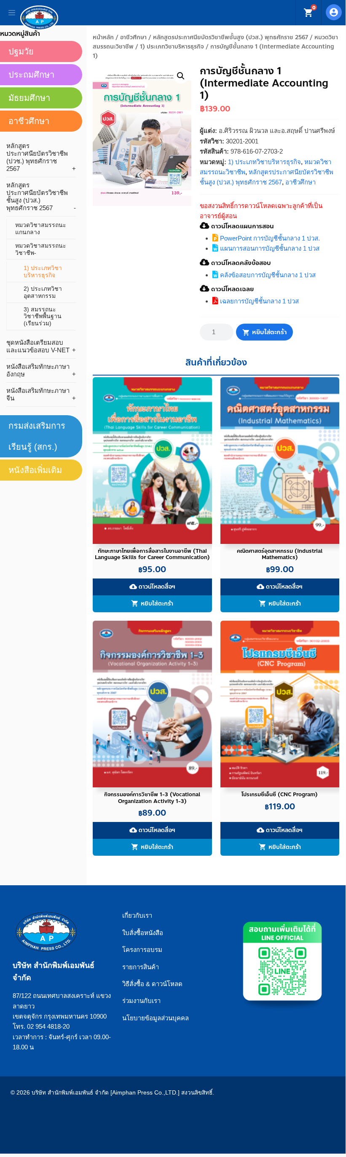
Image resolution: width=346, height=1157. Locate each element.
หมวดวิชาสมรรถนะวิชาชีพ (40, 249)
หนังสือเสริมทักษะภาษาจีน (38, 394)
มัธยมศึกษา (29, 98)
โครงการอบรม (142, 949)
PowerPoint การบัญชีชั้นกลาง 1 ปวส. (269, 238)
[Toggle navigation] (11, 12)
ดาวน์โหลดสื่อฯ (152, 586)
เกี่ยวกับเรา (137, 915)
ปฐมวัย (21, 51)
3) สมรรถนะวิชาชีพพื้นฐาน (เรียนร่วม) (43, 316)
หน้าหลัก (103, 37)
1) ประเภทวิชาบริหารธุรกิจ (172, 46)
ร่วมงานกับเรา (141, 1000)
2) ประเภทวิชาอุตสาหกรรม (43, 292)
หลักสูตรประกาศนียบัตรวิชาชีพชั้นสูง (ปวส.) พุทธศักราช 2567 (230, 37)
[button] (180, 76)
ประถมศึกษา (31, 74)
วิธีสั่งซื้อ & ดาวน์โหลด (152, 983)
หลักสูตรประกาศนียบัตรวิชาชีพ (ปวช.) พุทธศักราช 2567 (37, 157)
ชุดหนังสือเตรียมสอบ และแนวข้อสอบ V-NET (38, 346)
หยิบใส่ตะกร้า (269, 332)
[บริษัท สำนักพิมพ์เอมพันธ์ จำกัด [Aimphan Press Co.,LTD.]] (39, 17)
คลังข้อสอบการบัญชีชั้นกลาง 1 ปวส (267, 274)
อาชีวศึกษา (133, 37)
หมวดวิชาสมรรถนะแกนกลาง (40, 228)
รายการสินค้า (140, 966)
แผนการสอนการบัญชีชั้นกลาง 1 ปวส (268, 248)
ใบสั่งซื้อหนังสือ (142, 932)
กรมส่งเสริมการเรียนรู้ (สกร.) (36, 436)
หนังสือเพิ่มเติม (35, 470)
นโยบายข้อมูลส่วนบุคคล (155, 1018)
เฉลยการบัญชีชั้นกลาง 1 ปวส (258, 301)
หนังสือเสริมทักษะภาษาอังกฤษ (38, 370)
